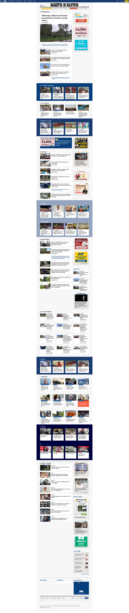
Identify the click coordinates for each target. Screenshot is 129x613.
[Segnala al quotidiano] (70, 598)
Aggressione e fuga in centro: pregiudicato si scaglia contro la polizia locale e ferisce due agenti (61, 195)
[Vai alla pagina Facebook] (118, 1)
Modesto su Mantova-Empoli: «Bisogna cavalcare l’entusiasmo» (45, 131)
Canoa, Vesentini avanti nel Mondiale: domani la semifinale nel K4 (83, 96)
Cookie (50, 598)
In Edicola (43, 580)
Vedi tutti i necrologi (85, 574)
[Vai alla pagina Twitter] (121, 1)
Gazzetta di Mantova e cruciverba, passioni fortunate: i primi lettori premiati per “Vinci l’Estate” (81, 163)
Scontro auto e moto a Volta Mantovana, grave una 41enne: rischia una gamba (60, 65)
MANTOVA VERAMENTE (70, 453)
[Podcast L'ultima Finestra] (81, 143)
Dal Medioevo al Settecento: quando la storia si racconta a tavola (83, 233)
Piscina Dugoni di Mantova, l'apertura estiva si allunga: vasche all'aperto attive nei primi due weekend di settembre (83, 114)
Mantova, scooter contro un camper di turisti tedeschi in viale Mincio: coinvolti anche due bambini (67, 338)
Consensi (54, 598)
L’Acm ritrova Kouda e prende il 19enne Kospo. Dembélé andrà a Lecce (58, 370)
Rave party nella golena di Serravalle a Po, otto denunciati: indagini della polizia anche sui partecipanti (61, 251)
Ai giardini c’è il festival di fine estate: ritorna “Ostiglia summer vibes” (58, 232)
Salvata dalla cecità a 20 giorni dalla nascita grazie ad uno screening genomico (58, 403)
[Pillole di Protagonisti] (81, 479)
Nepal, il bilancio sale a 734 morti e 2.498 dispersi (60, 497)
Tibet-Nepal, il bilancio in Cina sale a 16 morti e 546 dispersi (60, 511)
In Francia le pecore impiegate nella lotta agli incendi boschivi (71, 436)
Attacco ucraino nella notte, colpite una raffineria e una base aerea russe (60, 504)
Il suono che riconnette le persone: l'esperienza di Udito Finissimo (81, 489)
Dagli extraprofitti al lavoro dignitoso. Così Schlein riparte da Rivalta (45, 114)
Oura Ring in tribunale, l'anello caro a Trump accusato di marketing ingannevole (44, 388)
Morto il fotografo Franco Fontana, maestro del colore (71, 215)
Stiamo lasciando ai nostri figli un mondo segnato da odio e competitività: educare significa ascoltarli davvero (81, 305)
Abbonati (126, 1)
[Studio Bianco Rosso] (81, 244)
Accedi (84, 593)
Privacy (46, 598)
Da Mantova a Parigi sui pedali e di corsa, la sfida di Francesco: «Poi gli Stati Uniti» (45, 97)
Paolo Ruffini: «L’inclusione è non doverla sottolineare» (57, 215)
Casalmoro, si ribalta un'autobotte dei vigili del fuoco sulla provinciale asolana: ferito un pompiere (60, 286)
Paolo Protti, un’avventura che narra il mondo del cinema (80, 473)
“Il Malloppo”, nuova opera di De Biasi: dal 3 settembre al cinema (57, 436)
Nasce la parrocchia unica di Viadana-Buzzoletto (84, 348)
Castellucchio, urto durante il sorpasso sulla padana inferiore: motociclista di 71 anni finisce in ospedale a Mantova (60, 264)
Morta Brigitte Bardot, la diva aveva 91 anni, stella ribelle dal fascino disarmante (83, 403)
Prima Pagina (77, 497)
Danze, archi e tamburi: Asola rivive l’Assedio (70, 113)
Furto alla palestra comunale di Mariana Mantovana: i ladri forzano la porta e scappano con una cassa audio (60, 271)
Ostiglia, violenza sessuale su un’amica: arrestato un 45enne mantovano (60, 72)
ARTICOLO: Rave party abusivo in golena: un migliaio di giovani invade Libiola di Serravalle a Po (61, 258)
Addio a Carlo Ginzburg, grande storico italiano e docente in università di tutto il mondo (70, 404)
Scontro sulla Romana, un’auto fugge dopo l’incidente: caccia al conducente (61, 155)
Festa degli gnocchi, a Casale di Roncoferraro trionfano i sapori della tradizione (70, 420)
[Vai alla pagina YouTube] (117, 1)
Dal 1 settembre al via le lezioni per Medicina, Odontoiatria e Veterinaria (59, 475)
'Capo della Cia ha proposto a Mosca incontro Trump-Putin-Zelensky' (59, 519)
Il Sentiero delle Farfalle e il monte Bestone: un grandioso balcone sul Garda (83, 387)
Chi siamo (63, 598)
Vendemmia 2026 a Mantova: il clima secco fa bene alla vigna (61, 277)
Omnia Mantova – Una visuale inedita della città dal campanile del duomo (81, 532)
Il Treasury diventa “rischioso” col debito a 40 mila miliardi (70, 388)
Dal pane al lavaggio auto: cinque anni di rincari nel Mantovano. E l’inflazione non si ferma (57, 114)
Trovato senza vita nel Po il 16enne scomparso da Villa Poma (59, 50)
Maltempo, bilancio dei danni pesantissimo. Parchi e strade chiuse (55, 18)
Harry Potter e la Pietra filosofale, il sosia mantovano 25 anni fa (83, 215)
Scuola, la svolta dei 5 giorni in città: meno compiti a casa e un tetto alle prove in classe (58, 97)
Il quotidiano (78, 580)
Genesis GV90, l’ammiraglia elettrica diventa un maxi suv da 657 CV (57, 388)
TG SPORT (55, 453)
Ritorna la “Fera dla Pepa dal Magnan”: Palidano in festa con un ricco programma (70, 232)
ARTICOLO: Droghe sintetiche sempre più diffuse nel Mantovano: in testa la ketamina (60, 190)
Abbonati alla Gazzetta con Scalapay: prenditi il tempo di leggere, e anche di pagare (63, 143)
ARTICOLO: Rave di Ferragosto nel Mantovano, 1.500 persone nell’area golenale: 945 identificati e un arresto (61, 256)
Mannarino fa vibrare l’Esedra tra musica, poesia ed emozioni (45, 215)
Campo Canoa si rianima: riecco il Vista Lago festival (60, 177)
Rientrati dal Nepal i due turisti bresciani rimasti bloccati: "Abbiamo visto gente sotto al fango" (83, 437)
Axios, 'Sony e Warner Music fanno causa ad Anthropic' (60, 482)
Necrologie (77, 551)
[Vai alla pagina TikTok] (123, 1)
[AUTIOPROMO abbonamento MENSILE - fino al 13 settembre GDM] (81, 45)
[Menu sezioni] (1, 1)
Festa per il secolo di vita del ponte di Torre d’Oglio (60, 162)
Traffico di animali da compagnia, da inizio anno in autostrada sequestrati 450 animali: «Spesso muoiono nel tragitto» (45, 421)
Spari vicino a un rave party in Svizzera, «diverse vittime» (60, 467)
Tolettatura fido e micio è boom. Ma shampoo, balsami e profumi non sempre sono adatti (45, 404)
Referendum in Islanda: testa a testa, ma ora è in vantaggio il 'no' (60, 489)
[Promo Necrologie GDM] (81, 175)
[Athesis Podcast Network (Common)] (81, 541)
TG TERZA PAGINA (44, 453)
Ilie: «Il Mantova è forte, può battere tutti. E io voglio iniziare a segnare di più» (83, 131)
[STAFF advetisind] (81, 257)
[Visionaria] (81, 293)
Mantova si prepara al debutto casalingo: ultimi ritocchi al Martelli (58, 131)
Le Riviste (60, 580)
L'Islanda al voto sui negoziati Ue (44, 436)
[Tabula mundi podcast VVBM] (81, 188)
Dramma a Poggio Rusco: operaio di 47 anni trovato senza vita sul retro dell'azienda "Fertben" (60, 243)
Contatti (58, 598)
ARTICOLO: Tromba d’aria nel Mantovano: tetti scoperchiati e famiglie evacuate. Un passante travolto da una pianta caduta (55, 45)
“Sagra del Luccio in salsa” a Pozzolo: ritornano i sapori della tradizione (45, 233)
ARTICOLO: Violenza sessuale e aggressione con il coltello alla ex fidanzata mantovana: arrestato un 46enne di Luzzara (61, 78)
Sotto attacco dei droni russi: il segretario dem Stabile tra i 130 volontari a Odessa (61, 58)
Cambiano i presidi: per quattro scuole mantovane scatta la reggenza (60, 170)
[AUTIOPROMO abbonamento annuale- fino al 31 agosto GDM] (81, 31)
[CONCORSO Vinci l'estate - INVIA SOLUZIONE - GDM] (81, 18)
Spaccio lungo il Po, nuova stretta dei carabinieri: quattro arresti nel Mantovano (61, 184)
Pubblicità (42, 598)
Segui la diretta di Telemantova (82, 455)
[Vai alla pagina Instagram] (120, 1)
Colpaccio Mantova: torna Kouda (69, 131)
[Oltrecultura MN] (81, 463)
